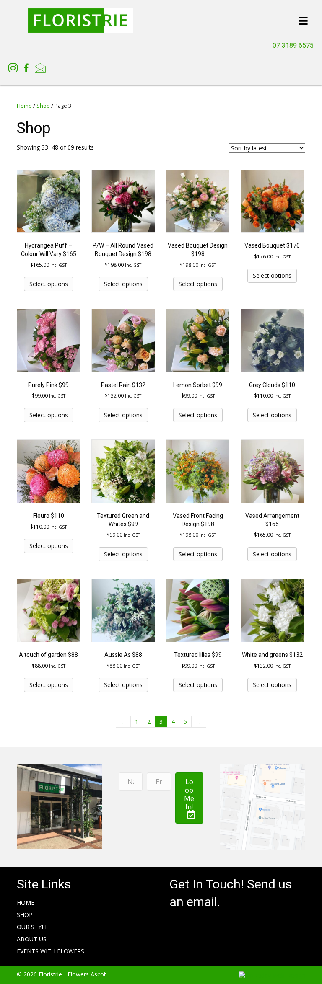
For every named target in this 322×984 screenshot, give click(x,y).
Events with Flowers (50, 951)
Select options (48, 284)
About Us (32, 939)
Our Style (32, 927)
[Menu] (303, 20)
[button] (189, 798)
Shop (43, 105)
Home (24, 105)
